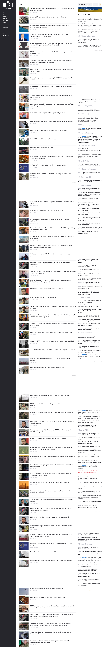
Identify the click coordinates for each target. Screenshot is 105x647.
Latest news (84, 15)
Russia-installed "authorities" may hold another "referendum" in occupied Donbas (51, 96)
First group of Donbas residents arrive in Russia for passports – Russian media (51, 633)
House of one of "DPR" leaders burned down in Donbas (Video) (51, 560)
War (4, 14)
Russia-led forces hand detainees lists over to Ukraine (48, 17)
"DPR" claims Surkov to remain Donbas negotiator (46, 289)
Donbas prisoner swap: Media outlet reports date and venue (50, 254)
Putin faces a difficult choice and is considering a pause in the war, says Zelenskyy (89, 101)
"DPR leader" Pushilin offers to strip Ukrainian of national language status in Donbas (52, 422)
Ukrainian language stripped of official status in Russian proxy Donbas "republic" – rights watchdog (50, 281)
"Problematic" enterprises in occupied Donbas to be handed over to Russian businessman (89, 478)
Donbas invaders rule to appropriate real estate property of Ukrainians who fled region (49, 26)
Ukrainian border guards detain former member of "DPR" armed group (51, 526)
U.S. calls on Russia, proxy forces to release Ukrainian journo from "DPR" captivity (51, 465)
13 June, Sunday (84, 297)
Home (4, 13)
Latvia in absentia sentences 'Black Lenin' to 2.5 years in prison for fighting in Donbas (52, 9)
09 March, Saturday (85, 133)
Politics (5, 18)
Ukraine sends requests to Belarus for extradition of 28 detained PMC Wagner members (51, 157)
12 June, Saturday (85, 333)
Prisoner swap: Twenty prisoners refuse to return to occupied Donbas (50, 359)
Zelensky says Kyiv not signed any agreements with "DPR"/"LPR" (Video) (51, 500)
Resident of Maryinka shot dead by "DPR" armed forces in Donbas (51, 412)
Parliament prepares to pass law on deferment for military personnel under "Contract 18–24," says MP (89, 31)
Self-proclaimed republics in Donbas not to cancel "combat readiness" (49, 220)
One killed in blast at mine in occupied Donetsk (45, 552)
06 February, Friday (85, 106)
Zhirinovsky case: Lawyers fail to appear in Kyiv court (47, 113)
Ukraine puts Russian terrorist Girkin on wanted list (47, 210)
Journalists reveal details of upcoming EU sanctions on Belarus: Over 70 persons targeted (89, 539)
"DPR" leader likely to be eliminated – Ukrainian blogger (48, 597)
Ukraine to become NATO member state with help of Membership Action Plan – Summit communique (89, 194)
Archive (5, 32)
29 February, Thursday (86, 145)
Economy (5, 20)
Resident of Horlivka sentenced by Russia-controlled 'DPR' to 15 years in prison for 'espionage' (51, 535)
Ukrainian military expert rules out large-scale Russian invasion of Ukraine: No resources (51, 492)
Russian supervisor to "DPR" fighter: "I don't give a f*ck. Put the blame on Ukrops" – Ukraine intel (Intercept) (51, 44)
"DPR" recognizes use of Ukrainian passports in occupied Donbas (51, 332)
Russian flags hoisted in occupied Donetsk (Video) (46, 588)
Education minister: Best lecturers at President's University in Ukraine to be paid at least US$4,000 (89, 219)
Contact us (6, 35)
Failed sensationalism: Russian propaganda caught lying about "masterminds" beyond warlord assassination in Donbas (50, 624)
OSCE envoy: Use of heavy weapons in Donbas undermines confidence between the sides (90, 595)
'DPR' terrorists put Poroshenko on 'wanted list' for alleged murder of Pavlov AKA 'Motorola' (53, 272)
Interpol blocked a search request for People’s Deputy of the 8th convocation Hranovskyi (89, 156)
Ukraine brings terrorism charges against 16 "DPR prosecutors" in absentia (51, 79)
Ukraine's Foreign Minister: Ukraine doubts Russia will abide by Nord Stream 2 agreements (89, 638)
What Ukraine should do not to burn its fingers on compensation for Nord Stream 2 (90, 412)
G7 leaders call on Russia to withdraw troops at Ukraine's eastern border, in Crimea (90, 311)
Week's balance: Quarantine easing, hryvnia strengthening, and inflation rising (89, 356)
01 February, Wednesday (87, 169)
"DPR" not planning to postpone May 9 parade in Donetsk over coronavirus (50, 263)
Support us (90, 9)
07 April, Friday (84, 161)
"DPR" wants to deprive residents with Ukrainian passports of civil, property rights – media (52, 105)
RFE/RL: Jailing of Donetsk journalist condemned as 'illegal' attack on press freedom (52, 457)
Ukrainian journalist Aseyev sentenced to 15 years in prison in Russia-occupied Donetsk (50, 474)
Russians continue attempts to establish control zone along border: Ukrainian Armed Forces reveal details (89, 25)
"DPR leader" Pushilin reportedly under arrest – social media (49, 517)
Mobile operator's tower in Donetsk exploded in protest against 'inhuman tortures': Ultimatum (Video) (51, 448)
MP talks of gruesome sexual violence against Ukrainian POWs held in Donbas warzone (89, 497)
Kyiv (4, 24)
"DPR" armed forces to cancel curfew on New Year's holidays (50, 395)
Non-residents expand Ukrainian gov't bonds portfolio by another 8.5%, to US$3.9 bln (89, 456)
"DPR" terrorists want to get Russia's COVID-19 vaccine (48, 130)
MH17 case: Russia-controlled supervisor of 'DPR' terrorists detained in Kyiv (52, 202)
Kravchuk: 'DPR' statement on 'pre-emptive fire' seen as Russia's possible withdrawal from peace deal (51, 61)
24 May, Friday (83, 114)
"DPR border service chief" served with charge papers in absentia (51, 121)
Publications (6, 27)
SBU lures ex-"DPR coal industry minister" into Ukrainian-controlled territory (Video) (52, 324)
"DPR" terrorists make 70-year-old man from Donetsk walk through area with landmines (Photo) (52, 607)
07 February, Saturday (86, 36)
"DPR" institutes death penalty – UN (41, 147)
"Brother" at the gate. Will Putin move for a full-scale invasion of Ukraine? (88, 466)
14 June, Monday (84, 185)
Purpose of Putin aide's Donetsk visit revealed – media (48, 438)
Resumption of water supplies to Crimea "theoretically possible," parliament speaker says (89, 450)
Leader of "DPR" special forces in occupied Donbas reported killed (52, 341)
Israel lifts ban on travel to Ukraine (91, 446)
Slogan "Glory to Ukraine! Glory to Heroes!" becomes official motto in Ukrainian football (89, 472)
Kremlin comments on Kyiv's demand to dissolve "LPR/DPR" (49, 482)
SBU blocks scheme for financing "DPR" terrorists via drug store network (51, 544)
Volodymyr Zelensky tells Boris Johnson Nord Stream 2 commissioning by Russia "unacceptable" (89, 204)
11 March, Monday (85, 125)
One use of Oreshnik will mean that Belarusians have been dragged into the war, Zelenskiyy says (89, 41)
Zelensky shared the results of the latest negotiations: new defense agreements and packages (89, 150)
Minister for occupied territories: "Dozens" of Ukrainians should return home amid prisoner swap (51, 246)
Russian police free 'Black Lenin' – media (43, 297)
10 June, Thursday (85, 544)
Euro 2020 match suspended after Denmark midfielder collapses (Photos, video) (89, 342)
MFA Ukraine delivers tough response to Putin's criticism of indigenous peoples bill (90, 553)
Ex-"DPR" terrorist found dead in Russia (43, 139)
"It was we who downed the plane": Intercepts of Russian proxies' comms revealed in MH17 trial (89, 575)
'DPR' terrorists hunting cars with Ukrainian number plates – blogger (52, 350)
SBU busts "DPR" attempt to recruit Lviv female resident (48, 165)
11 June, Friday (83, 430)
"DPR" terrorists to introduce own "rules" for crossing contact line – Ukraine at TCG (52, 52)
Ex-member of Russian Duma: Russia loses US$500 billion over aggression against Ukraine (89, 626)
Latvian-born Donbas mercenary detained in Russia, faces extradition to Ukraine (53, 307)
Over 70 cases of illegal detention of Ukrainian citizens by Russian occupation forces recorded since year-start (51, 615)
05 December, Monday (86, 177)
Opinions (5, 29)
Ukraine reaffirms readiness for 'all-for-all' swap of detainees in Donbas (51, 174)
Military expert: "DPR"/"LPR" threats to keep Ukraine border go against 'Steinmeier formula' (50, 509)
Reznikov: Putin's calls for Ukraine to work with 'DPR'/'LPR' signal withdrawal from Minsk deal (49, 35)
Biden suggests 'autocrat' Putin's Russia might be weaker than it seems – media (88, 261)
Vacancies (6, 34)
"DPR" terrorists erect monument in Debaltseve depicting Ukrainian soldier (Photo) (52, 70)
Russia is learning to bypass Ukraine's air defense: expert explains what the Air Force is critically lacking (90, 19)
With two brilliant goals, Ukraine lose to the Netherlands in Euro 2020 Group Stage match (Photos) (89, 292)
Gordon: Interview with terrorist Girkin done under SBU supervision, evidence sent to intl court (52, 228)
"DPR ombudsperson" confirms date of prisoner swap (47, 367)
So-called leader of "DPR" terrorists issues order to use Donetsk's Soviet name (52, 237)
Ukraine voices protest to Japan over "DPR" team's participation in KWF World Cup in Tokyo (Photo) (52, 431)
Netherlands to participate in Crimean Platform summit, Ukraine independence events (89, 632)
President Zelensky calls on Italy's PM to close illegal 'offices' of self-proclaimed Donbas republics (52, 316)
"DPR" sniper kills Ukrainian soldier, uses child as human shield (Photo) (50, 404)
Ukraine (5, 16)
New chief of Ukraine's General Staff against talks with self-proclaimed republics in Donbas (49, 641)
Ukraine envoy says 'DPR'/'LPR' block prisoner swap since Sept (51, 86)
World (4, 22)
